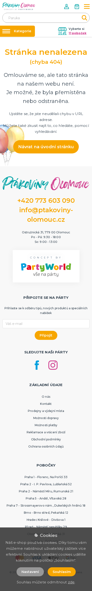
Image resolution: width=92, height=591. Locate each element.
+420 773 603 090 (46, 200)
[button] (67, 6)
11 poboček (77, 33)
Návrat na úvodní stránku (46, 146)
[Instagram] (53, 365)
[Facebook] (37, 365)
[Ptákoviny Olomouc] (18, 6)
